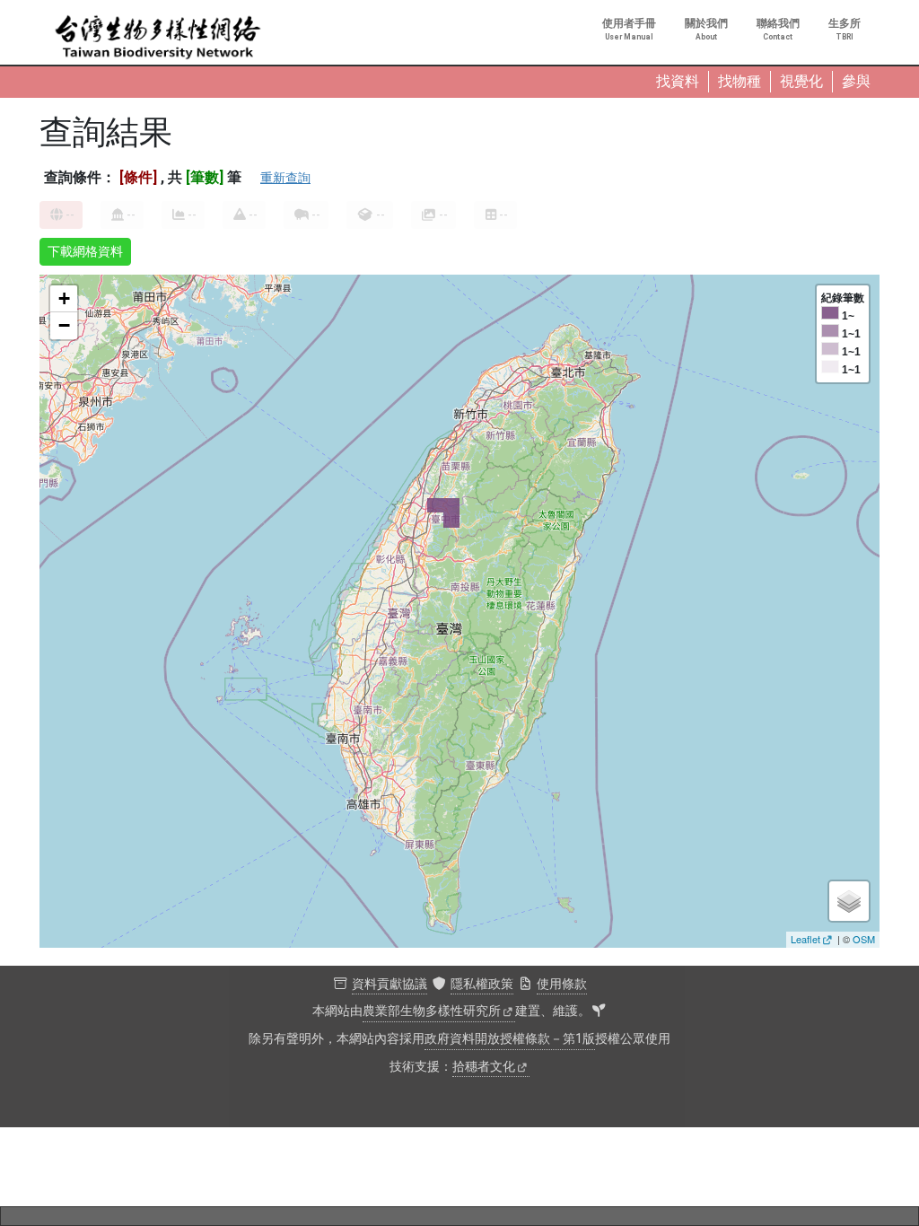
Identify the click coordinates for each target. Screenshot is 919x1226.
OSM (864, 939)
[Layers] (849, 901)
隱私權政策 (482, 984)
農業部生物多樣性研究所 (432, 1011)
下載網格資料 (85, 251)
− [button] (64, 325)
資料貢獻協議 (389, 984)
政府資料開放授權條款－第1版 (509, 1038)
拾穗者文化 (483, 1066)
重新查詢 (285, 178)
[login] (599, 1011)
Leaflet (805, 939)
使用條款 (562, 984)
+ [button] (64, 298)
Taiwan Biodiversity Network (158, 38)
